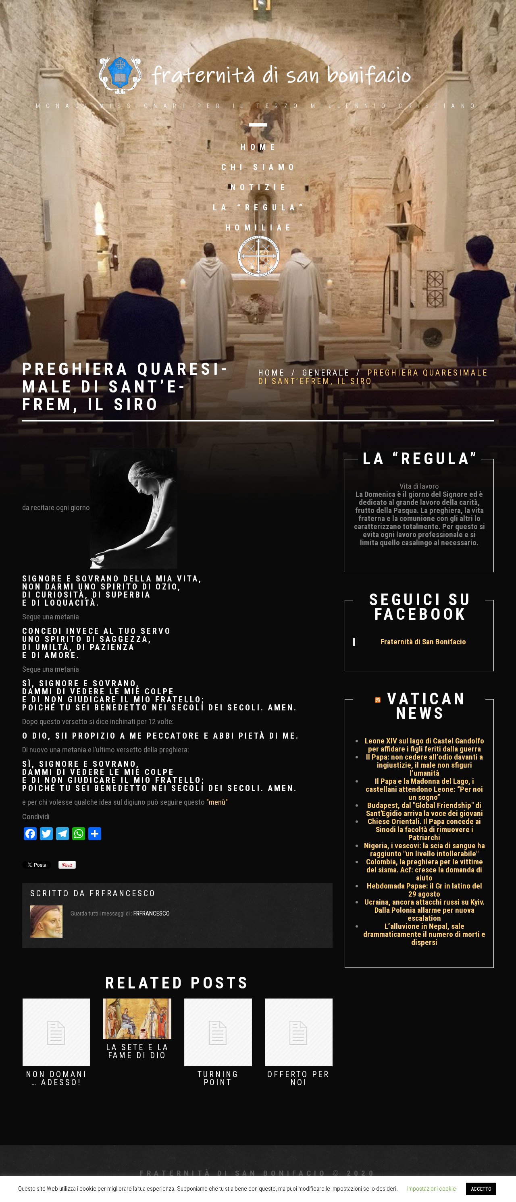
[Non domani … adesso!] (56, 1032)
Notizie (260, 187)
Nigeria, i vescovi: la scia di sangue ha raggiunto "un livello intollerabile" (424, 849)
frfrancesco (122, 893)
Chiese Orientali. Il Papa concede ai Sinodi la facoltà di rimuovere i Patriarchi (424, 829)
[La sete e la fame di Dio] (137, 1019)
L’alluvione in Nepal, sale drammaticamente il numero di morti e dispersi (424, 934)
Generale (326, 373)
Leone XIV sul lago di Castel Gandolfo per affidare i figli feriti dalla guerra (424, 745)
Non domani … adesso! (56, 1078)
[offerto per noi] (299, 1032)
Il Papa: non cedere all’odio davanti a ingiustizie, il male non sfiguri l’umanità (424, 765)
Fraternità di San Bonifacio (423, 641)
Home (260, 147)
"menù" (217, 802)
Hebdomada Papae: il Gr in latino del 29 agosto (424, 890)
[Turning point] (218, 1032)
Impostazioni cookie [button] (431, 1188)
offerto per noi (298, 1078)
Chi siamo (259, 167)
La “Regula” (260, 207)
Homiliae (260, 228)
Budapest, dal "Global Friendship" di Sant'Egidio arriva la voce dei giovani (424, 809)
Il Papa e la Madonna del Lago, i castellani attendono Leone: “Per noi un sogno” (424, 789)
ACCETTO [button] (481, 1189)
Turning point (218, 1078)
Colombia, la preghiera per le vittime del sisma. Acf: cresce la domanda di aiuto (424, 869)
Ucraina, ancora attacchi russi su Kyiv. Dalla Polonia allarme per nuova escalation (424, 910)
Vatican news (426, 706)
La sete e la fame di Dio (137, 1051)
